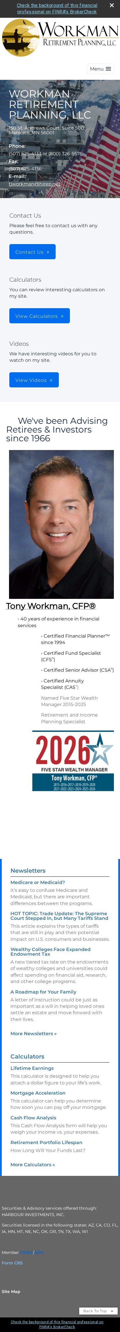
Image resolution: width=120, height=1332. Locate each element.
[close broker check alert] (112, 5)
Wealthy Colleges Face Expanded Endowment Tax (50, 952)
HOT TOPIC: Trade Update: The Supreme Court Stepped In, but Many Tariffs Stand (59, 916)
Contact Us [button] (29, 252)
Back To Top (95, 1311)
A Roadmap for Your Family (43, 992)
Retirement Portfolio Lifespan (46, 1142)
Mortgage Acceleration (38, 1093)
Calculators (27, 1056)
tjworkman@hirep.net (35, 184)
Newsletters (27, 870)
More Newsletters (33, 1033)
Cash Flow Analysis (33, 1118)
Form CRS (12, 1263)
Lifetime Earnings (32, 1068)
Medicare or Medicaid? (37, 882)
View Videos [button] (31, 380)
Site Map (11, 1291)
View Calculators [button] (36, 316)
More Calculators (32, 1164)
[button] (100, 69)
